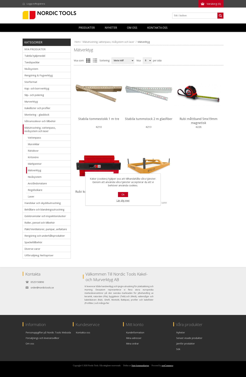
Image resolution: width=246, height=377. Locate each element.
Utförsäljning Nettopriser (39, 255)
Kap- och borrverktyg (36, 88)
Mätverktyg (34, 170)
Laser (31, 196)
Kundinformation (135, 332)
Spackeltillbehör (33, 242)
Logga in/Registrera (36, 3)
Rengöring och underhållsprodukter (44, 235)
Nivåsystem (31, 68)
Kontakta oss (157, 28)
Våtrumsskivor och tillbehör (40, 121)
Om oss (132, 28)
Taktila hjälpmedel (34, 55)
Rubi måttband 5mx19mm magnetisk (198, 121)
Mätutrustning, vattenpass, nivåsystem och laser (40, 129)
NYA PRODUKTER (35, 49)
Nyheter (111, 28)
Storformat (30, 82)
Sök (220, 16)
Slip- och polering (34, 95)
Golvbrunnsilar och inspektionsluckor (45, 216)
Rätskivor (33, 150)
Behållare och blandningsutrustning (44, 209)
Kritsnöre (33, 157)
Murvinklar (33, 144)
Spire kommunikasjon (140, 365)
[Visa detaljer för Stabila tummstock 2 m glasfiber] (148, 93)
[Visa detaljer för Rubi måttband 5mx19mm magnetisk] (198, 93)
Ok (123, 194)
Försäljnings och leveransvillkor (42, 338)
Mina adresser (133, 338)
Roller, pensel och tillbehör (39, 222)
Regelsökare (35, 190)
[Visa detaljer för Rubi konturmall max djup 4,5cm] (98, 166)
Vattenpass (34, 137)
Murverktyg (31, 101)
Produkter (87, 28)
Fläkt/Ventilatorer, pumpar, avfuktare (45, 229)
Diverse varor (32, 248)
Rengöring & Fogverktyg (38, 75)
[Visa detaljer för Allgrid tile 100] (148, 166)
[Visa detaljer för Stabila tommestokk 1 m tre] (98, 93)
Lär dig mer (123, 200)
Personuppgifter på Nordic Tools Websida (48, 332)
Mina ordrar (132, 343)
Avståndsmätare (37, 183)
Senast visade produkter (189, 338)
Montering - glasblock (36, 114)
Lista (95, 61)
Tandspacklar (32, 62)
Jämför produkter (185, 343)
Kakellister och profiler (37, 108)
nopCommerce (167, 365)
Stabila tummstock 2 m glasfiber (148, 119)
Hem (77, 41)
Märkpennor (35, 163)
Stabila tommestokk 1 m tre (98, 119)
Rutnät (88, 61)
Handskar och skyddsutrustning (42, 203)
